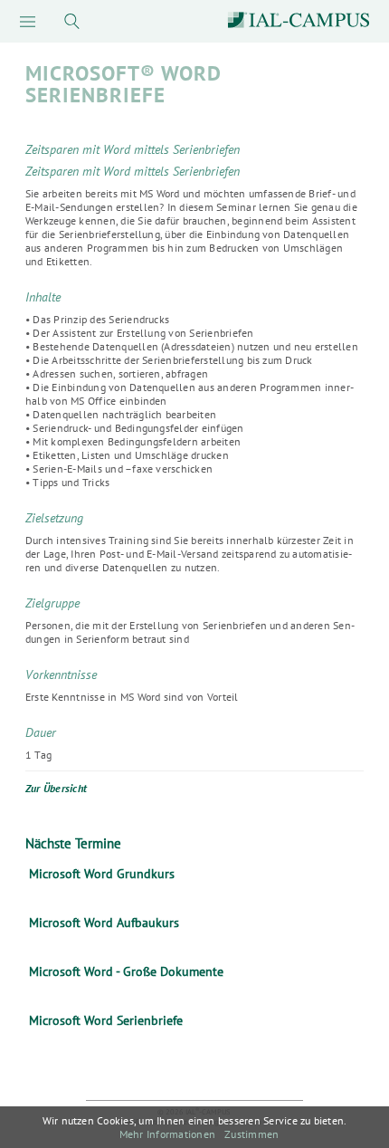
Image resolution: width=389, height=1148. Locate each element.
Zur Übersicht (56, 788)
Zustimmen (251, 1134)
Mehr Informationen (167, 1134)
